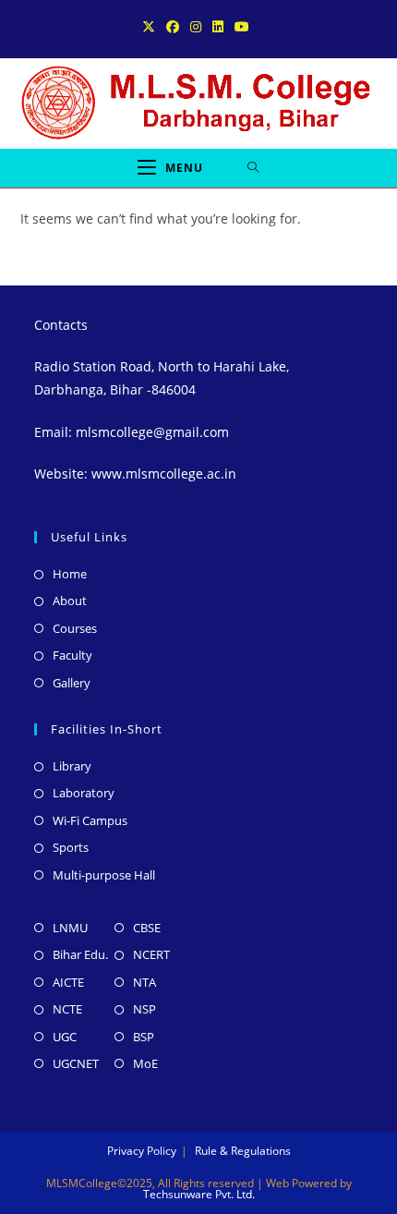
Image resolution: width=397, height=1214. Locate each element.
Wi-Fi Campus (90, 820)
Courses (75, 628)
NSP (144, 1009)
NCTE (67, 1009)
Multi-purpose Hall (104, 875)
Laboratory (83, 792)
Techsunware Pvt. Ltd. (199, 1194)
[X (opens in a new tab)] (151, 26)
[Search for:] (253, 168)
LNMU (70, 927)
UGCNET (76, 1063)
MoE (145, 1063)
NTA (144, 982)
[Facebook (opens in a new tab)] (173, 26)
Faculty (72, 655)
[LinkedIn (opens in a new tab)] (218, 26)
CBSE (147, 927)
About (70, 600)
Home (70, 573)
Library (72, 766)
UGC (65, 1036)
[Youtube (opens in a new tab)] (242, 26)
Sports (71, 847)
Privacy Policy (141, 1151)
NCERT (151, 954)
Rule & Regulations (243, 1151)
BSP (143, 1036)
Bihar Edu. (80, 954)
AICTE (68, 982)
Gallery (71, 682)
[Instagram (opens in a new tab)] (196, 26)
